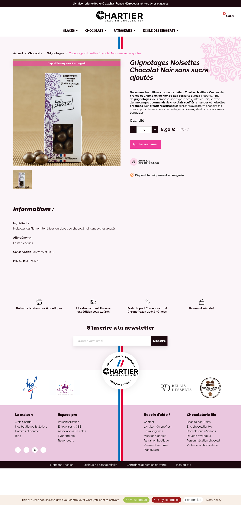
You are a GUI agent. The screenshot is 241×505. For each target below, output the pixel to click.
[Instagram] (18, 450)
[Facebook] (26, 450)
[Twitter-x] (35, 450)
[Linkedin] (43, 450)
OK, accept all (138, 500)
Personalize (193, 500)
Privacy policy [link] (212, 500)
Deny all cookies (167, 500)
